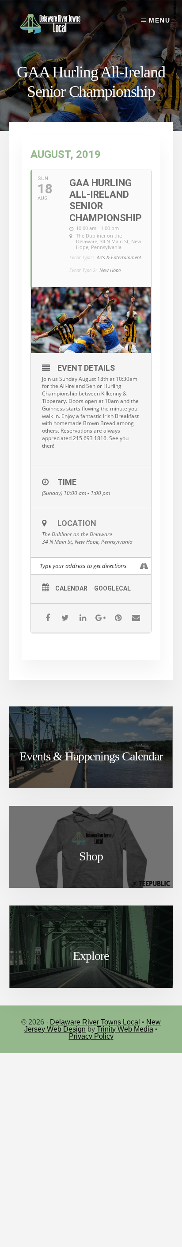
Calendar (71, 588)
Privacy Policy (91, 1036)
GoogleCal (112, 588)
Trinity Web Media (125, 1029)
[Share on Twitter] (65, 618)
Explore (91, 956)
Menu (160, 20)
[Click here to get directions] (144, 566)
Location (76, 523)
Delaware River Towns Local (95, 1022)
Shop (91, 856)
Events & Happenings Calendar (91, 756)
